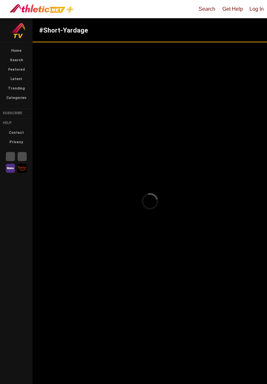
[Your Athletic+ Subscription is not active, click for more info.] (71, 10)
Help (7, 123)
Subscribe (12, 113)
